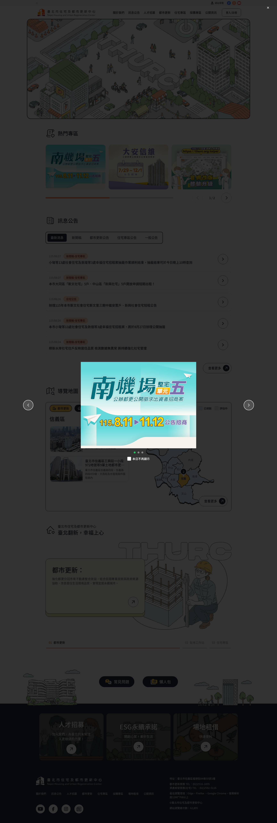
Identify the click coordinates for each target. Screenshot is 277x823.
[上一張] (28, 405)
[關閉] (268, 7)
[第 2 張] (138, 452)
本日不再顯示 (141, 459)
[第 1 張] (135, 452)
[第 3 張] (142, 452)
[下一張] (249, 405)
